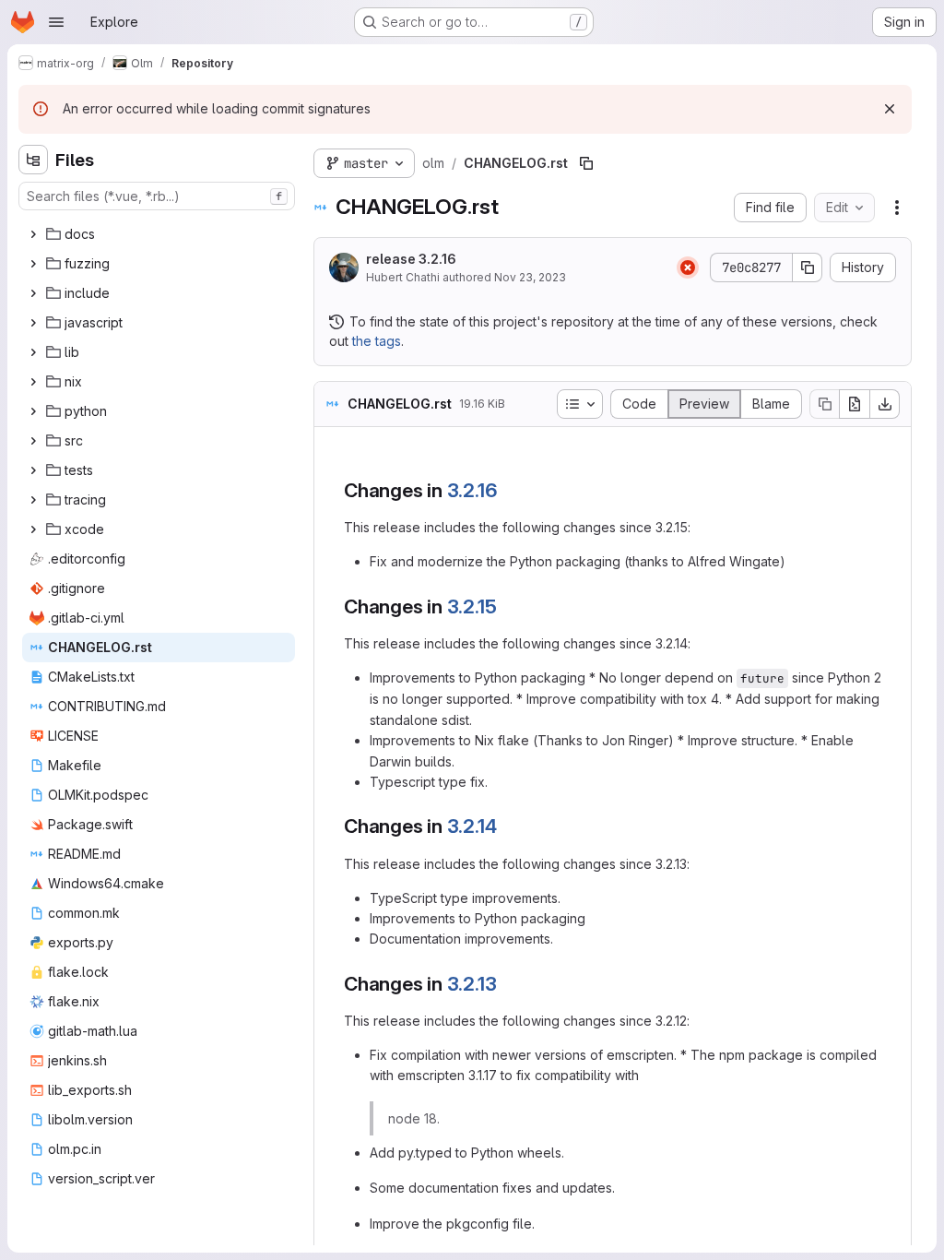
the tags (376, 341)
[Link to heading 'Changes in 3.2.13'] (506, 983)
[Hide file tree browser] (33, 159)
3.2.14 (472, 826)
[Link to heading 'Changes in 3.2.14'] (506, 826)
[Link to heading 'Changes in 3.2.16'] (507, 490)
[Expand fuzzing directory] (33, 264)
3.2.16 (472, 490)
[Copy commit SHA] (807, 267)
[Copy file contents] (824, 404)
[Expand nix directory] (33, 382)
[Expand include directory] (33, 293)
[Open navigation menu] (56, 22)
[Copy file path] (586, 163)
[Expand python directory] (33, 411)
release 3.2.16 (411, 259)
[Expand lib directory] (33, 352)
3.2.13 (472, 983)
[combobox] (156, 196)
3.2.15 (472, 606)
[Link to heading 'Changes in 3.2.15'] (506, 606)
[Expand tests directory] (33, 470)
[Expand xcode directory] (33, 529)
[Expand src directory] (33, 441)
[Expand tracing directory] (33, 500)
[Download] (885, 404)
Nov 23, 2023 (530, 277)
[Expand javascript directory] (33, 323)
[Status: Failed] (688, 267)
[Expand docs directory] (33, 234)
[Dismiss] (890, 109)
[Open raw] (854, 404)
